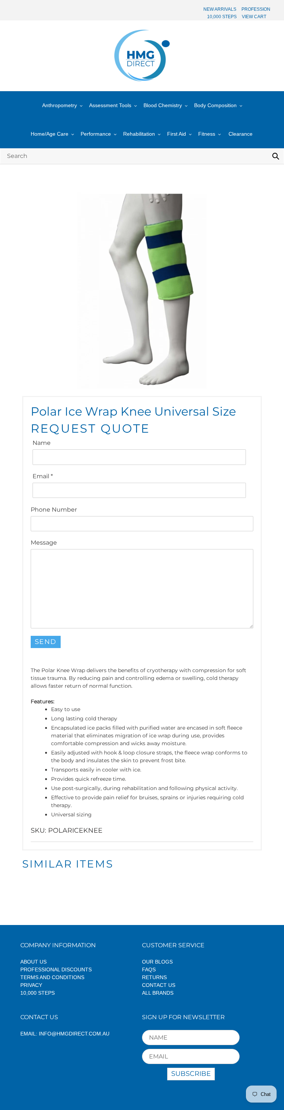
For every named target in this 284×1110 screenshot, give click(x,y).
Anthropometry (59, 105)
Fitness (206, 134)
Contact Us (158, 985)
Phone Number (54, 509)
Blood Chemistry (162, 105)
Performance (96, 134)
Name (42, 442)
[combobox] (142, 156)
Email (43, 476)
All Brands (157, 993)
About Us (33, 962)
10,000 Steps (37, 993)
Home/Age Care (49, 134)
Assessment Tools (110, 105)
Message (44, 542)
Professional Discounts (56, 969)
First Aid (176, 134)
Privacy (31, 985)
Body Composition (215, 105)
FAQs (149, 969)
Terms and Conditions (52, 977)
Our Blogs (157, 962)
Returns (154, 977)
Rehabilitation (139, 134)
